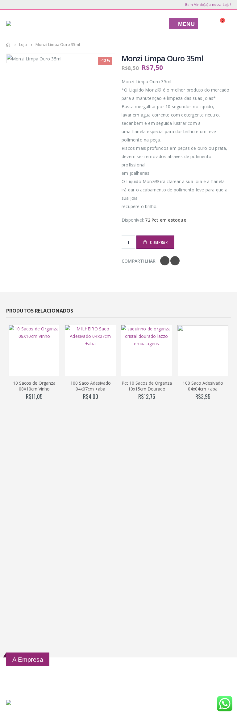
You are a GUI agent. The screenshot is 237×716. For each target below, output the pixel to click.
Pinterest (175, 260)
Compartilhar (139, 261)
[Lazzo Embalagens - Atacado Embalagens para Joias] (28, 23)
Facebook (164, 260)
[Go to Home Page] (8, 44)
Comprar (159, 242)
